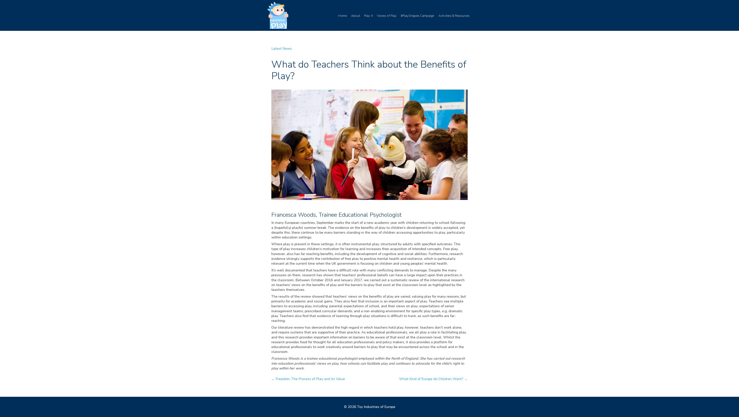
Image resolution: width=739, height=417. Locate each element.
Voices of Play (387, 15)
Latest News (281, 48)
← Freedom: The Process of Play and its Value (308, 379)
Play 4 (368, 15)
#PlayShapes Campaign (417, 15)
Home (342, 15)
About (355, 15)
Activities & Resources (454, 15)
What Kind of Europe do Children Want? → (433, 379)
